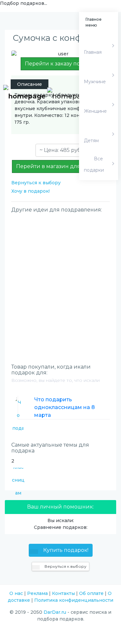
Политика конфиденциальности (73, 600)
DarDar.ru (55, 612)
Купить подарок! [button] (65, 550)
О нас (16, 593)
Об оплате (91, 593)
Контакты (63, 593)
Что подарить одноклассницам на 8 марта (64, 407)
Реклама (37, 593)
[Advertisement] (60, 277)
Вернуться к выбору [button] (65, 566)
